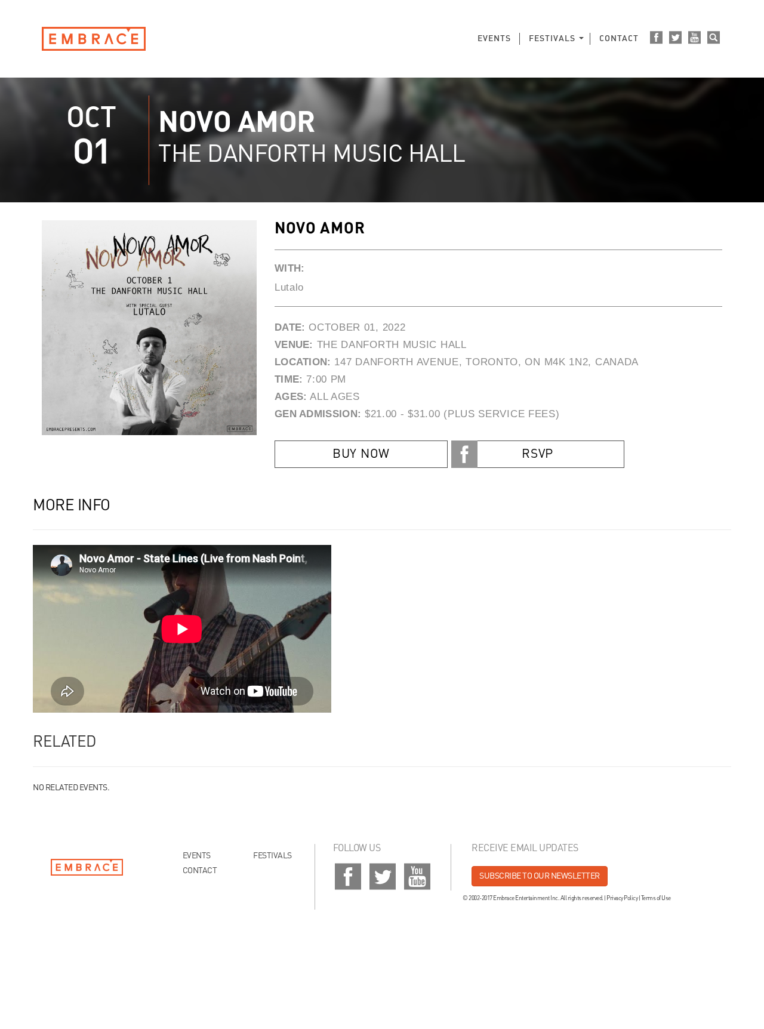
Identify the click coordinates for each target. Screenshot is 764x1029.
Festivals (552, 39)
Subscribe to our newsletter (539, 876)
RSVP (537, 454)
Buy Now (361, 454)
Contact (619, 39)
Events (494, 39)
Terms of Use (656, 898)
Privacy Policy (621, 898)
